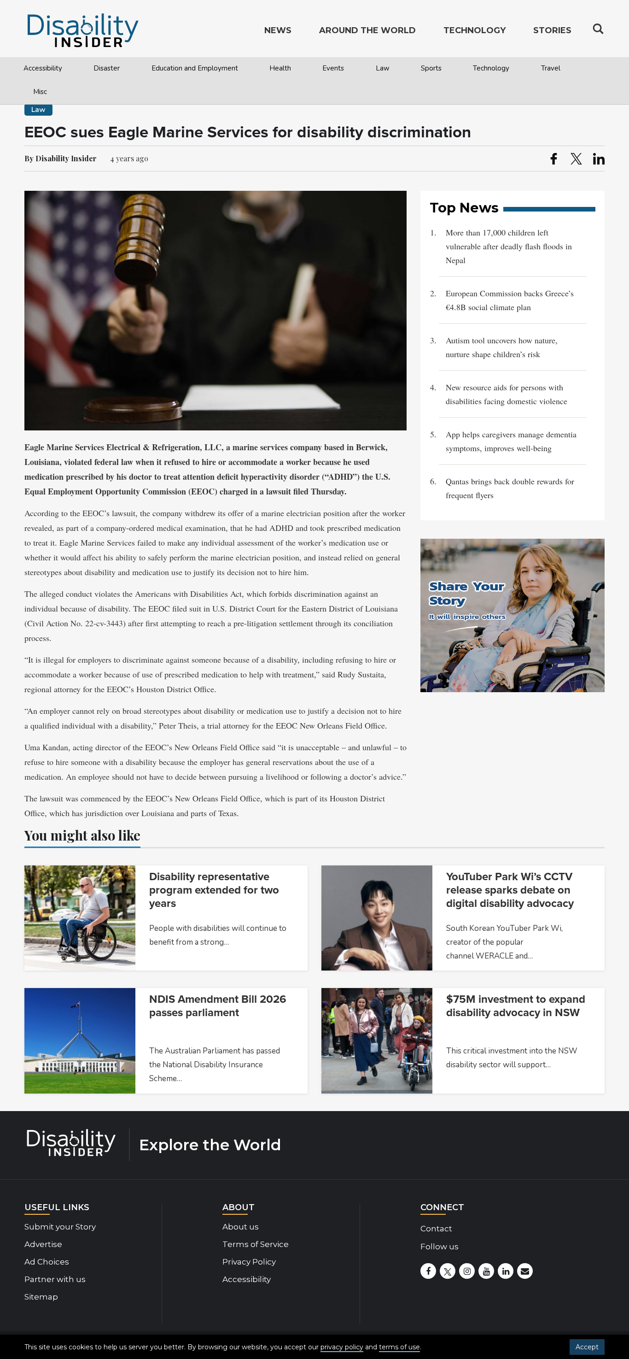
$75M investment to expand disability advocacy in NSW (515, 1006)
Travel (550, 68)
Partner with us (55, 1279)
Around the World (367, 30)
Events (333, 68)
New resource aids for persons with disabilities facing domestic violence (506, 394)
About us (240, 1226)
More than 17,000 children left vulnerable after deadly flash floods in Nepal (509, 246)
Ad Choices (46, 1261)
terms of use (399, 1347)
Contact (436, 1228)
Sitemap (41, 1296)
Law (383, 68)
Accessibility (42, 68)
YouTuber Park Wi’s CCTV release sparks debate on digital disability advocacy (510, 890)
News (277, 30)
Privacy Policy (249, 1261)
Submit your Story (60, 1226)
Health (280, 68)
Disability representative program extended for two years (214, 890)
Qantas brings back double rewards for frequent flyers (510, 488)
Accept (587, 1347)
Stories (552, 30)
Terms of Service (255, 1244)
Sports (431, 68)
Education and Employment (194, 68)
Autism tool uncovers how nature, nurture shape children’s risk (502, 347)
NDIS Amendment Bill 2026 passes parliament (217, 1006)
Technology (491, 68)
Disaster (106, 68)
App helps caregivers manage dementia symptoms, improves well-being (511, 441)
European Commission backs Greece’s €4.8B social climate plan (510, 300)
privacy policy (341, 1347)
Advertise (43, 1244)
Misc (40, 91)
